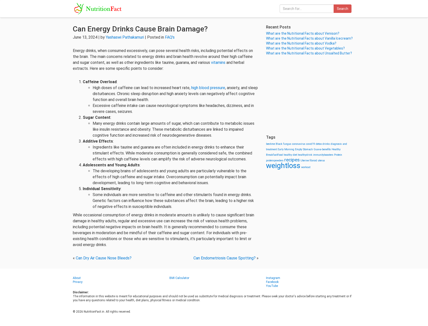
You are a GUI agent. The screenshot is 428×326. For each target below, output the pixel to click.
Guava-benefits (322, 149)
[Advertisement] (310, 95)
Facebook (272, 282)
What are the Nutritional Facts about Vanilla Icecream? (309, 38)
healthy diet (290, 154)
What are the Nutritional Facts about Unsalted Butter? (309, 53)
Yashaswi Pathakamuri (125, 37)
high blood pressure (208, 87)
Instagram (273, 278)
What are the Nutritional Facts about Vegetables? (305, 48)
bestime (270, 144)
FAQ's (170, 37)
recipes (292, 160)
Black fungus (283, 144)
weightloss (283, 165)
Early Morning (286, 149)
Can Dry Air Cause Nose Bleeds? (104, 258)
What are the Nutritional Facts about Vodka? (301, 43)
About (77, 278)
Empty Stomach (304, 149)
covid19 (310, 144)
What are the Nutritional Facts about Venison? (302, 33)
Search (342, 9)
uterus (321, 160)
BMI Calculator (179, 278)
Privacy (77, 282)
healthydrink (305, 154)
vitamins (218, 62)
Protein (338, 154)
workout (305, 167)
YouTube (272, 286)
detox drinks (323, 144)
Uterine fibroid (308, 160)
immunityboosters (323, 154)
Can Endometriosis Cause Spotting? (224, 258)
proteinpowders (275, 160)
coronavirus (298, 144)
